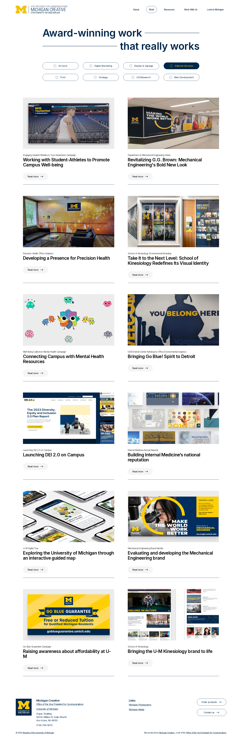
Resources (169, 9)
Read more (33, 176)
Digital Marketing (103, 65)
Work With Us (190, 9)
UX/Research (143, 77)
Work (151, 9)
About (136, 9)
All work (62, 65)
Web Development (184, 77)
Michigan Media (136, 709)
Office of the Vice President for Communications (59, 704)
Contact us (209, 712)
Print (62, 77)
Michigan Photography (140, 704)
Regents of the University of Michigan (38, 732)
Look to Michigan (215, 9)
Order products (209, 702)
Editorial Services (184, 65)
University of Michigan (47, 709)
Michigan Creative (167, 732)
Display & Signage (143, 65)
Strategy (103, 77)
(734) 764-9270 (44, 725)
